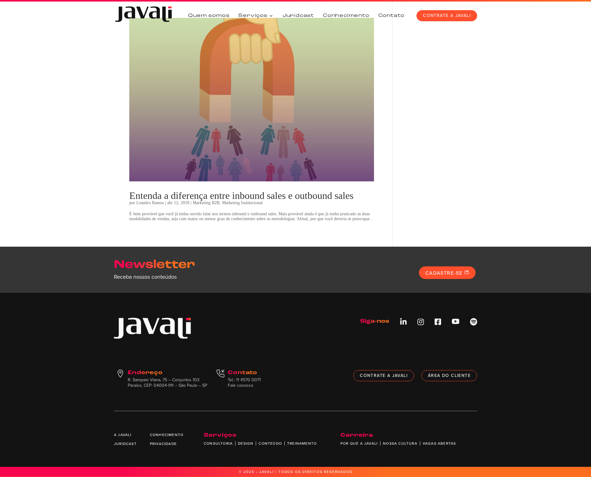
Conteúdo (270, 443)
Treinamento (302, 443)
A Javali (123, 435)
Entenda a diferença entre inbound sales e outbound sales (241, 195)
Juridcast (298, 15)
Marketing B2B (206, 202)
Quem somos (208, 15)
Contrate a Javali (447, 15)
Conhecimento (346, 15)
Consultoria (218, 443)
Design (245, 443)
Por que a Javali (359, 443)
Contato (391, 15)
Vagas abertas (439, 443)
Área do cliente (449, 375)
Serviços (252, 15)
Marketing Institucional (242, 202)
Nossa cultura (400, 443)
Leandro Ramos (150, 202)
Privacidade (163, 444)
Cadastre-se (444, 273)
